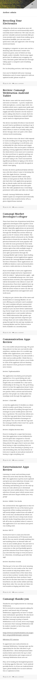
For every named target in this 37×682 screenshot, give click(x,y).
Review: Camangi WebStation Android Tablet (16, 92)
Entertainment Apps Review (16, 468)
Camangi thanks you (16, 599)
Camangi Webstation (14, 4)
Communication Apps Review (16, 341)
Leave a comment (19, 83)
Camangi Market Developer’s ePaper (15, 215)
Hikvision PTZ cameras (11, 639)
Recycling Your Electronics (12, 22)
